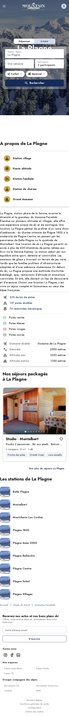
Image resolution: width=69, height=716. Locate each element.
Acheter (44, 41)
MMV (38, 690)
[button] (34, 83)
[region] (34, 411)
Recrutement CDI (11, 685)
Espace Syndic (42, 668)
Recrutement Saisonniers (47, 685)
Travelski (8, 690)
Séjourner (24, 41)
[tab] (25, 431)
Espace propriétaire (13, 668)
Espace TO (9, 673)
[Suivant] (60, 411)
